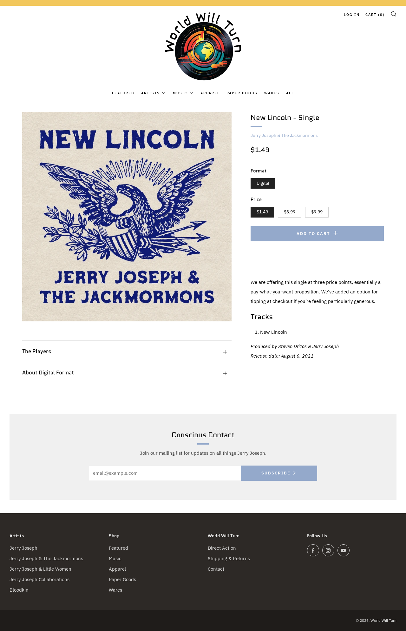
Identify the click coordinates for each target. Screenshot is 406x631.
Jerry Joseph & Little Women (40, 569)
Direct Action (222, 548)
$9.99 (317, 212)
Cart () (375, 14)
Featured (123, 93)
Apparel (210, 93)
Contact (216, 569)
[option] (127, 216)
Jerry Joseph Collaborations (39, 579)
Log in (352, 14)
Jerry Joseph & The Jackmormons (284, 135)
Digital (263, 183)
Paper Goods (242, 93)
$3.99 (289, 212)
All (290, 93)
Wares (271, 93)
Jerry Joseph (23, 548)
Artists (150, 93)
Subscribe (276, 473)
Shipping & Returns (229, 558)
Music (180, 93)
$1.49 (262, 212)
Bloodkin (19, 590)
